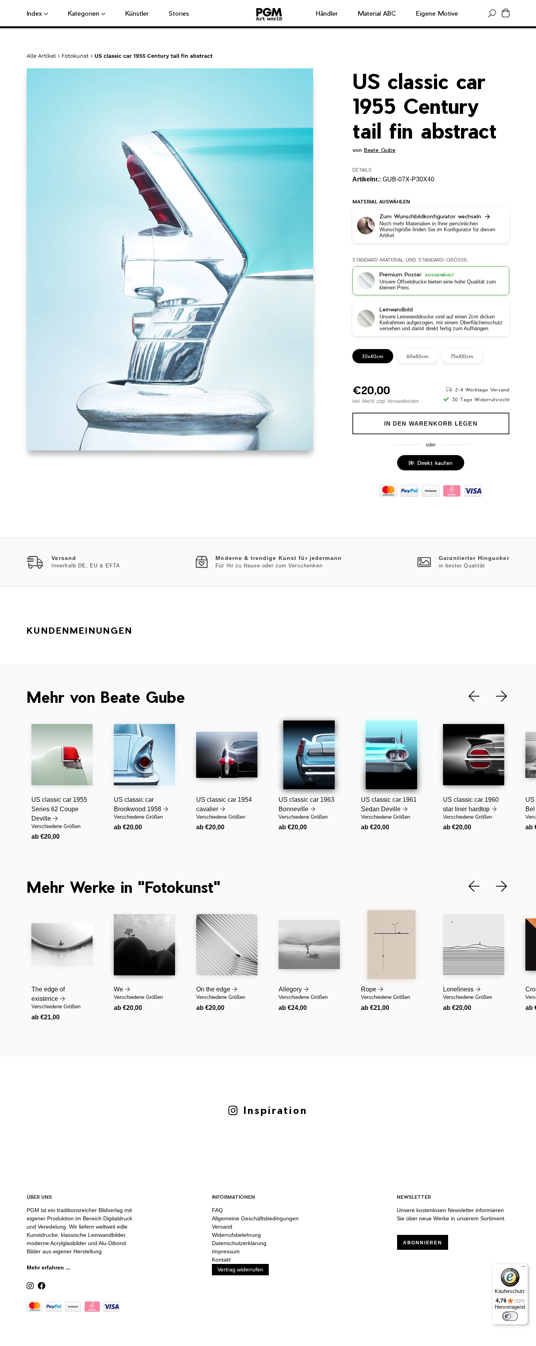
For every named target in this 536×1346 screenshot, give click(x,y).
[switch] (510, 1316)
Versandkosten (403, 401)
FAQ (217, 1210)
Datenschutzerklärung (239, 1243)
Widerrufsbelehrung (236, 1235)
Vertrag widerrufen (240, 1269)
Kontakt (221, 1259)
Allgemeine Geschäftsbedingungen (255, 1218)
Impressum (226, 1251)
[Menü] (523, 1268)
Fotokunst (75, 56)
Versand (222, 1226)
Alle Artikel (41, 56)
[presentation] (468, 696)
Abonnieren (422, 1242)
